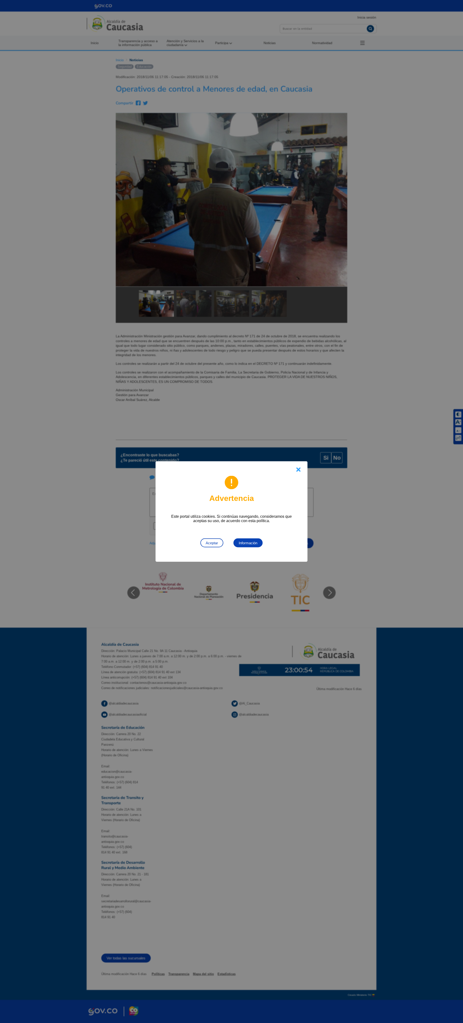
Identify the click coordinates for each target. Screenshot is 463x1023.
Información (248, 543)
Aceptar (212, 543)
